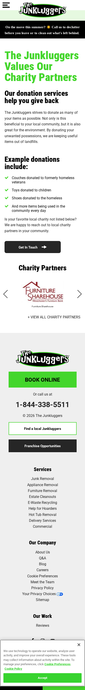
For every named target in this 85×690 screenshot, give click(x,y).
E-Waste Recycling (42, 502)
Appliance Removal (42, 484)
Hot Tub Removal (42, 514)
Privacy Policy (42, 588)
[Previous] (7, 294)
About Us (42, 552)
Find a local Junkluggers (42, 428)
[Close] (79, 645)
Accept (42, 678)
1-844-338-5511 (42, 404)
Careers (42, 570)
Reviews (42, 625)
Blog (42, 564)
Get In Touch (28, 247)
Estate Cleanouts (42, 496)
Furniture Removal (42, 490)
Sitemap (42, 599)
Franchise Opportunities (42, 446)
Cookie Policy (13, 669)
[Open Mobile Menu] (6, 5)
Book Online (42, 379)
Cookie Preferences (57, 664)
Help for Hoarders (43, 508)
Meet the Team (42, 582)
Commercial (42, 526)
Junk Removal (42, 478)
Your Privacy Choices (39, 593)
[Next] (77, 294)
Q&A (42, 558)
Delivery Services (42, 520)
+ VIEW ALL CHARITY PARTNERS (54, 317)
